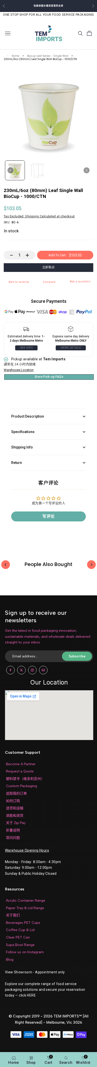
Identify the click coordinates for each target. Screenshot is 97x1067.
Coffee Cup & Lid (20, 930)
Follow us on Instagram (25, 952)
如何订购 (13, 801)
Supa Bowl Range (20, 945)
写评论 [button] (48, 516)
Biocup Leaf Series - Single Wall (47, 56)
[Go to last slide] (10, 170)
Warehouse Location (19, 370)
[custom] (10, 670)
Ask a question (80, 281)
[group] (15, 170)
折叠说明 (13, 830)
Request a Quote (20, 771)
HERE (31, 995)
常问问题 (13, 838)
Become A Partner (21, 764)
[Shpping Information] (26, 330)
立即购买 (48, 267)
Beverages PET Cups (23, 923)
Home (15, 56)
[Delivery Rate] (70, 330)
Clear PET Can (18, 937)
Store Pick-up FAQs (49, 376)
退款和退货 (14, 816)
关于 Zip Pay (16, 823)
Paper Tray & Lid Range (25, 908)
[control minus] (9, 255)
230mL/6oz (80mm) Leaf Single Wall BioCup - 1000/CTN (40, 59)
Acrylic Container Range (25, 900)
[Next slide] (87, 170)
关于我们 (13, 915)
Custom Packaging (21, 786)
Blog (9, 959)
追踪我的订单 (16, 793)
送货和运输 (14, 808)
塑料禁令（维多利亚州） (25, 779)
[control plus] (29, 255)
